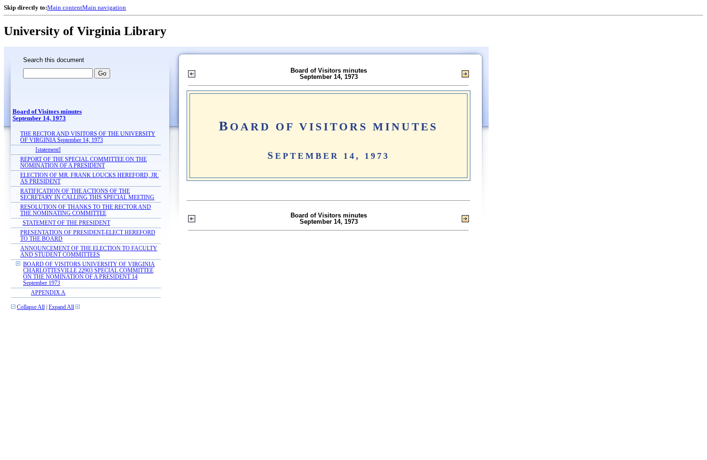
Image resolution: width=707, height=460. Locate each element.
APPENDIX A (48, 293)
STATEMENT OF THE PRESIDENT (66, 223)
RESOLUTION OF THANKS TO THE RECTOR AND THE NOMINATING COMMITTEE (85, 210)
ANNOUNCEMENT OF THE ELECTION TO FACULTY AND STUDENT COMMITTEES (88, 251)
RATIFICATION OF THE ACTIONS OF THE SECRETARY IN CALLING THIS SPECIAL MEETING (87, 194)
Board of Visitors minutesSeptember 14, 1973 (47, 115)
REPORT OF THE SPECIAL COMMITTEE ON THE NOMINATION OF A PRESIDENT (83, 162)
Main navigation (104, 7)
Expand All (61, 307)
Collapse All (31, 307)
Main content (64, 7)
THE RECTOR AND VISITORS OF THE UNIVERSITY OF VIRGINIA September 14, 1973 (87, 137)
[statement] (48, 150)
